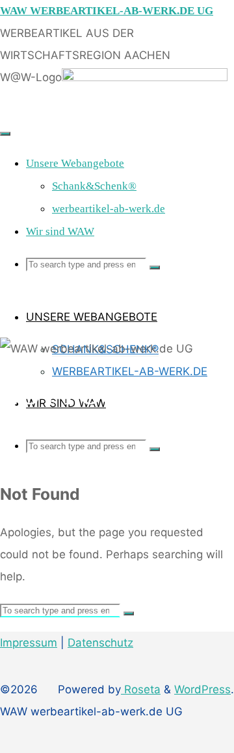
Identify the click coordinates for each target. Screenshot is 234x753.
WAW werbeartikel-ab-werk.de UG (106, 11)
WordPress (202, 689)
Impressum (28, 642)
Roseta (141, 689)
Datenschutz (100, 642)
